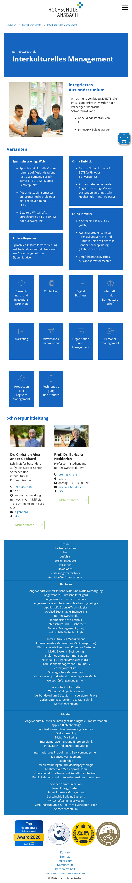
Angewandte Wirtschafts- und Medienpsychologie (66, 603)
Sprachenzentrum (66, 704)
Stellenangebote (65, 561)
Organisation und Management (80, 343)
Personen (65, 565)
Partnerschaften (65, 548)
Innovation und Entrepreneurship (66, 746)
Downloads (65, 569)
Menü (124, 6)
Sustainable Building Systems (66, 796)
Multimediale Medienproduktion (66, 769)
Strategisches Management (66, 672)
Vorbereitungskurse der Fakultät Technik (66, 700)
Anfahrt (65, 556)
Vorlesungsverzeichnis (65, 573)
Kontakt (65, 852)
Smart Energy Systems (66, 788)
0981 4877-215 (68, 475)
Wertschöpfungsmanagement (66, 680)
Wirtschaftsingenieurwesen (66, 691)
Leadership (66, 761)
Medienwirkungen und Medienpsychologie (66, 765)
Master (66, 714)
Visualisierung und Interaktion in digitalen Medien (66, 676)
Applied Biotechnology (66, 725)
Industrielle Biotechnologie (66, 632)
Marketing (21, 339)
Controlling (51, 291)
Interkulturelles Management (62, 24)
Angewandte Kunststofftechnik (66, 599)
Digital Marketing (66, 737)
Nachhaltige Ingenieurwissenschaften (66, 660)
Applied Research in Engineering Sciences (66, 729)
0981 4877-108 (24, 487)
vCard (18, 516)
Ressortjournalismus (66, 668)
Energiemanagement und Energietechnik (66, 741)
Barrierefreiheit (65, 869)
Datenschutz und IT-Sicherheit (66, 624)
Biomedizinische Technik (66, 620)
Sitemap (65, 856)
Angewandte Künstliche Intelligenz (66, 595)
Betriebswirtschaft (31, 24)
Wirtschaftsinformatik (66, 687)
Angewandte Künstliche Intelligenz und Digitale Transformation (66, 721)
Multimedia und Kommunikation (66, 656)
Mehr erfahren (24, 525)
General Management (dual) (66, 628)
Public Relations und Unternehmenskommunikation (66, 777)
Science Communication (66, 784)
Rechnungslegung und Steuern (51, 391)
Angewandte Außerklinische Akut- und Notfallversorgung (66, 591)
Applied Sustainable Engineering (66, 611)
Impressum (65, 861)
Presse (65, 544)
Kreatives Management (66, 757)
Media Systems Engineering (66, 651)
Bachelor (11, 24)
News (65, 552)
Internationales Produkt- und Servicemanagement (66, 752)
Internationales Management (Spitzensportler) (66, 643)
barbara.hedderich (71, 487)
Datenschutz (65, 865)
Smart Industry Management (66, 792)
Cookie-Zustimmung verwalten (65, 873)
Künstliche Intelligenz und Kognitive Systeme (66, 647)
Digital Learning (66, 733)
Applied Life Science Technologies (66, 607)
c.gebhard (21, 512)
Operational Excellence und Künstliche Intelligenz (66, 773)
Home (66, 9)
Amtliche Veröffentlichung (65, 577)
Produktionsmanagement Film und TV (66, 664)
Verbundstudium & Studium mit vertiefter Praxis (66, 695)
